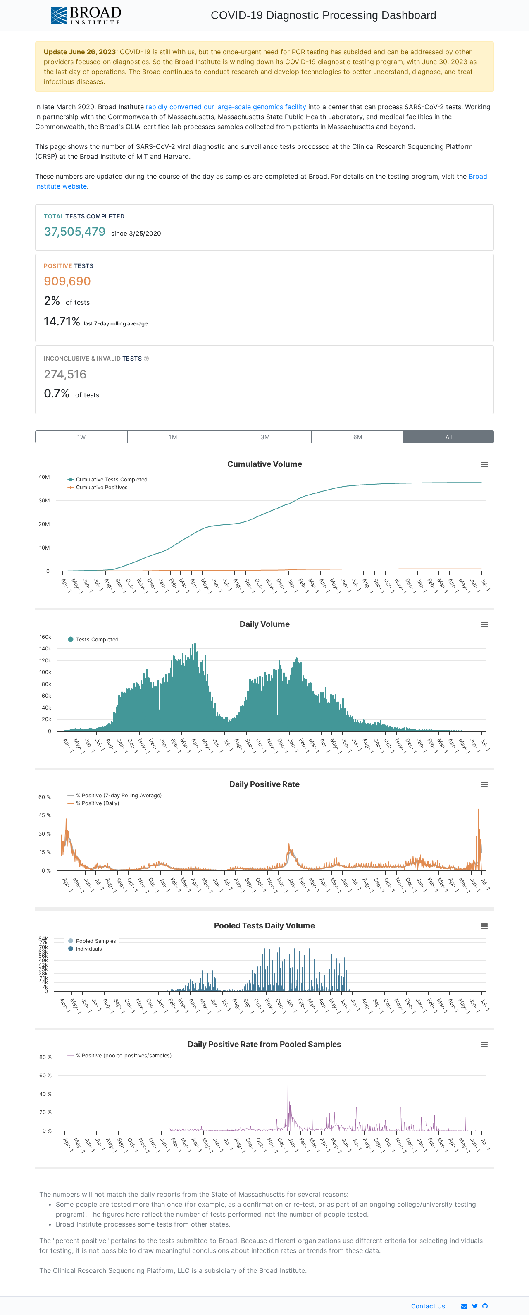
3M (265, 436)
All (449, 436)
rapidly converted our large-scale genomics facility (226, 107)
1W (81, 436)
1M (173, 436)
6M (357, 436)
